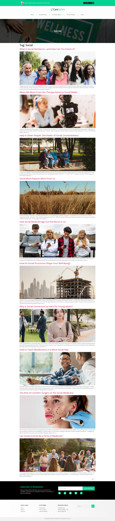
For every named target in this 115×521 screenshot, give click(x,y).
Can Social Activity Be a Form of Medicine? (41, 436)
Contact (82, 14)
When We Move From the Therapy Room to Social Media (48, 92)
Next (93, 479)
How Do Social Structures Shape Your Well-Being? (45, 263)
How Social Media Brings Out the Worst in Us (43, 221)
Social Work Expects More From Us (37, 178)
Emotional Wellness (56, 14)
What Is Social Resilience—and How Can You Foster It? (47, 49)
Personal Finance (43, 14)
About (32, 14)
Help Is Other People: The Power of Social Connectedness (49, 135)
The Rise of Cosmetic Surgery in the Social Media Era (46, 392)
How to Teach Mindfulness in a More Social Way (44, 349)
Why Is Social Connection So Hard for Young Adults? (46, 306)
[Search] (93, 506)
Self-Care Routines (71, 14)
